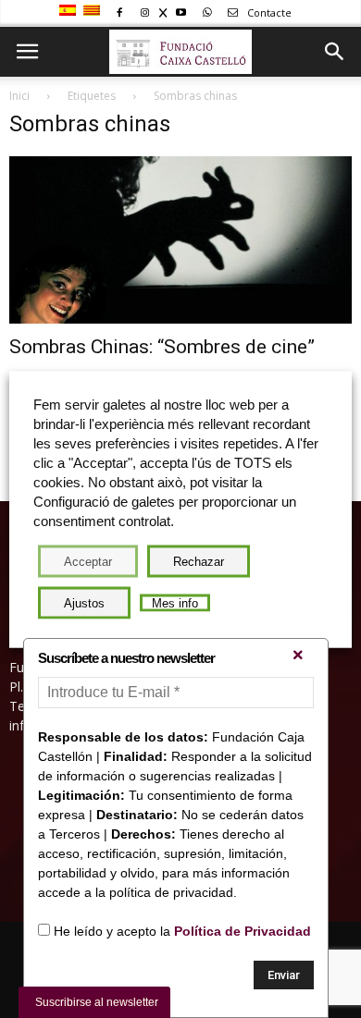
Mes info (175, 602)
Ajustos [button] (84, 602)
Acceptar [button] (88, 561)
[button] (335, 52)
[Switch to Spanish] (70, 11)
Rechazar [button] (198, 561)
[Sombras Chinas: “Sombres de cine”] (180, 240)
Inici (19, 96)
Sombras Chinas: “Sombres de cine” (162, 347)
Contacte (268, 12)
